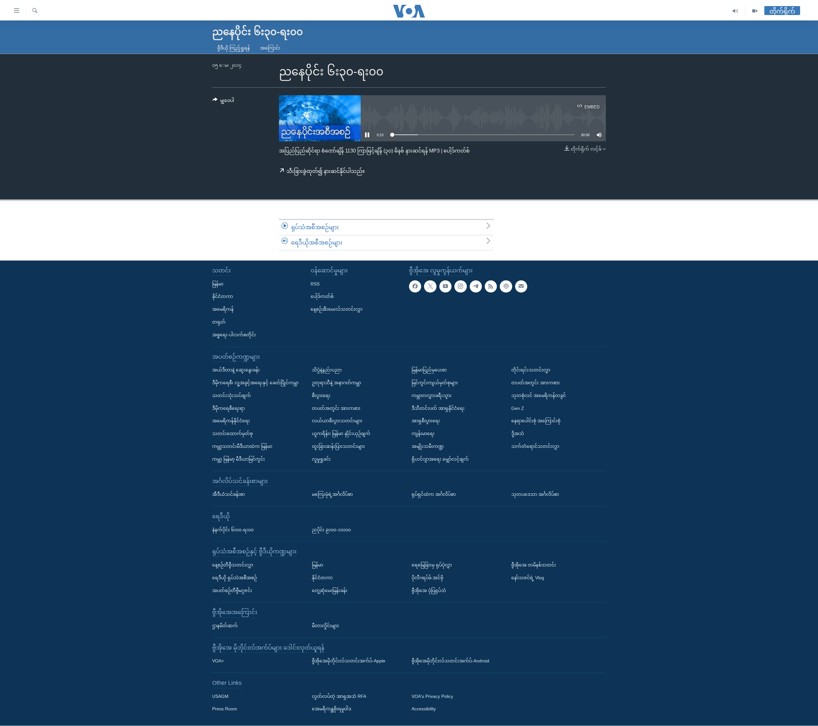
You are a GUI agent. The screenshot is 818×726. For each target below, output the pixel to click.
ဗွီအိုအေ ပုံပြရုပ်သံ (429, 590)
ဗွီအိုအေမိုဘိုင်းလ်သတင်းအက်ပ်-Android (450, 661)
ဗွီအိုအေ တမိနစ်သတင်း (533, 564)
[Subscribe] (521, 286)
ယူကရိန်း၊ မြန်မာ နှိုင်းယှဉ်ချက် (341, 433)
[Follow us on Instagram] (460, 286)
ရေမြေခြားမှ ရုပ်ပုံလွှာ (432, 564)
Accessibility (424, 709)
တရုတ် (219, 321)
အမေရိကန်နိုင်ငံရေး (231, 421)
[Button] (223, 101)
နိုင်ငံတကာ (222, 296)
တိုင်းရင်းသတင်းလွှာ (530, 370)
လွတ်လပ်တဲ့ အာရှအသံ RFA (339, 696)
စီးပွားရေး (321, 395)
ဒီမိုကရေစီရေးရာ (228, 408)
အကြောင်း (270, 48)
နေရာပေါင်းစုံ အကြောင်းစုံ (535, 421)
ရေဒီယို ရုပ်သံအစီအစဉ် (234, 577)
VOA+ (218, 661)
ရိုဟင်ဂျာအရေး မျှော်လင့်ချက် (440, 459)
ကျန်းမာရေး (423, 433)
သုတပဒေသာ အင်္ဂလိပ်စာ (535, 494)
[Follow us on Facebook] (415, 286)
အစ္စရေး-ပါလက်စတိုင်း (234, 334)
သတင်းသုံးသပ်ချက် (231, 395)
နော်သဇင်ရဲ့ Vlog (527, 577)
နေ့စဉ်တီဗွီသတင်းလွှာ (232, 564)
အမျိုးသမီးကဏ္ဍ (428, 446)
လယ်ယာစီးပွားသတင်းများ (337, 421)
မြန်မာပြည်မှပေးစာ (429, 370)
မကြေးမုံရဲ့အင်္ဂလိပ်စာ (332, 494)
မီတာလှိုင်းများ (325, 625)
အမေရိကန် (223, 309)
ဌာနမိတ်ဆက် (225, 625)
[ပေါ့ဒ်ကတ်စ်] (506, 286)
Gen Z (517, 408)
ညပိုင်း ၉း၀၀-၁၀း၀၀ (331, 529)
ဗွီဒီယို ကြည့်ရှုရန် (233, 48)
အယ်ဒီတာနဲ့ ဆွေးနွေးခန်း (236, 370)
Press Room (224, 709)
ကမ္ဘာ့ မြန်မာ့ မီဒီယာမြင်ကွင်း (238, 459)
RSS (315, 283)
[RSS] (491, 286)
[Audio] (735, 11)
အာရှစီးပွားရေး (426, 421)
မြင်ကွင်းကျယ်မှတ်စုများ (435, 382)
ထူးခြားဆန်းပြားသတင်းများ (338, 446)
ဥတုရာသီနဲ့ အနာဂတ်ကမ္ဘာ (336, 382)
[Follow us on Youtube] (445, 286)
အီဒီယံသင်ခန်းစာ (228, 494)
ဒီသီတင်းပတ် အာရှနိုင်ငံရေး (438, 408)
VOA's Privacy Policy (432, 696)
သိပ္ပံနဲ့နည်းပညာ (327, 370)
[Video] (754, 11)
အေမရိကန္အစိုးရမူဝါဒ (331, 709)
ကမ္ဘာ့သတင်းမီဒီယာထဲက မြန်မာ (242, 446)
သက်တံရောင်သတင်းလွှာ (535, 446)
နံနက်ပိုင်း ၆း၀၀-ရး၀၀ (233, 529)
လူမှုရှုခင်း (321, 459)
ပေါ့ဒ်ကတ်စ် (322, 296)
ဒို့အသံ (517, 433)
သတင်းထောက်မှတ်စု (232, 433)
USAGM (220, 696)
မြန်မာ (217, 283)
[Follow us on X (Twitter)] (430, 286)
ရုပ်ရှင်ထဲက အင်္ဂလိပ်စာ (434, 494)
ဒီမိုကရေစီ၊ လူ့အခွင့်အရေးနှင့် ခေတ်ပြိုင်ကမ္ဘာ (255, 382)
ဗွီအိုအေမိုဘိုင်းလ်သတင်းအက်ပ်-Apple (348, 661)
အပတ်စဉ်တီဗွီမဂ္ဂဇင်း (232, 590)
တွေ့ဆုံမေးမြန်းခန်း (329, 590)
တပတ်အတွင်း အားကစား (336, 408)
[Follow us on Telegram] (476, 286)
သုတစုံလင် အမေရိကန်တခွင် (538, 395)
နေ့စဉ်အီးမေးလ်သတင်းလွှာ (336, 309)
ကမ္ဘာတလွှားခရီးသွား (431, 395)
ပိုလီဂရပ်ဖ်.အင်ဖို (427, 577)
